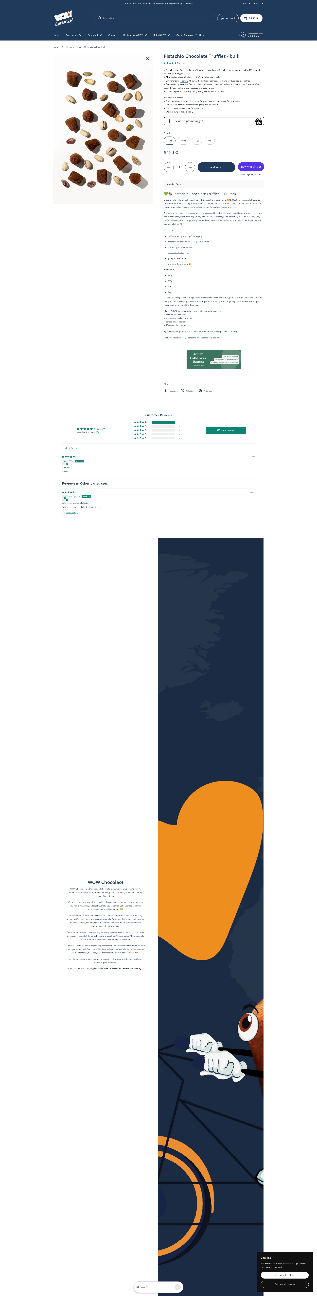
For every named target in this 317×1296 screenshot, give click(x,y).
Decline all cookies (285, 1284)
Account (230, 18)
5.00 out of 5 (99, 429)
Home (55, 47)
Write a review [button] (226, 430)
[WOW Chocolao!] (63, 18)
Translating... (72, 512)
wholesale (198, 108)
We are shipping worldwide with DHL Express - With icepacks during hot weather (158, 3)
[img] (68, 456)
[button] (251, 18)
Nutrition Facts (173, 184)
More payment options (251, 174)
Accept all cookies (285, 1275)
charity (220, 77)
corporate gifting (196, 101)
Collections (67, 47)
